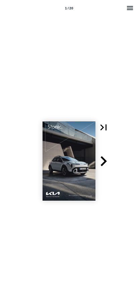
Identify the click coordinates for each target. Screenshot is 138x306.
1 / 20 (69, 8)
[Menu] (130, 8)
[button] (103, 127)
